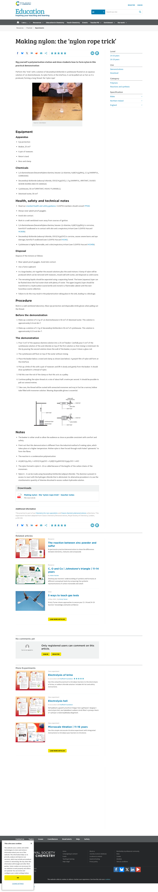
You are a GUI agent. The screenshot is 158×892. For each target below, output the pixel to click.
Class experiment (53, 671)
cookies (107, 879)
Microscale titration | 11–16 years (68, 726)
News (118, 854)
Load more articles (57, 619)
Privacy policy (94, 861)
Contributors (53, 839)
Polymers (114, 83)
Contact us (20, 839)
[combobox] (123, 12)
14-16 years (114, 55)
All (93, 12)
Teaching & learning (68, 859)
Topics (31, 839)
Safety (87, 839)
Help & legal (66, 861)
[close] (98, 49)
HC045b (91, 244)
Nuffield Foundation (66, 679)
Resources (20, 28)
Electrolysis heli (58, 700)
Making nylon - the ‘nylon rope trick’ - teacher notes (49, 495)
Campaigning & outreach (70, 854)
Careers (119, 856)
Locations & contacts (96, 856)
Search (140, 12)
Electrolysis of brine (60, 674)
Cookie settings (18, 884)
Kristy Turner (63, 599)
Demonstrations (116, 69)
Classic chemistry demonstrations (73, 513)
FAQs (78, 839)
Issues (40, 839)
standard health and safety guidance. (41, 206)
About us (92, 851)
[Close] (31, 843)
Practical (29, 28)
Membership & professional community (128, 851)
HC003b (21, 231)
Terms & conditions (122, 861)
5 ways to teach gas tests (63, 595)
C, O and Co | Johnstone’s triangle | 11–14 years (73, 570)
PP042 (87, 206)
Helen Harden (54, 575)
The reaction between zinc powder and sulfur (72, 544)
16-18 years (114, 59)
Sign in (45, 654)
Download (114, 73)
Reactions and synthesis (120, 86)
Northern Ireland (116, 100)
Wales (112, 96)
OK (18, 878)
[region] (18, 865)
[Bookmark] (97, 53)
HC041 (64, 239)
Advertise (119, 859)
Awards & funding (95, 859)
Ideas (50, 591)
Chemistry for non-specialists (47, 513)
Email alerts (67, 839)
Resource (51, 539)
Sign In (139, 5)
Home (64, 851)
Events (64, 856)
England (113, 105)
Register (131, 5)
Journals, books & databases (98, 854)
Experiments (39, 28)
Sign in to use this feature (89, 49)
